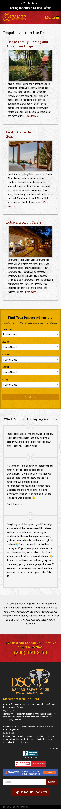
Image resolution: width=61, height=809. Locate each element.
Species (5, 342)
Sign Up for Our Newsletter (30, 792)
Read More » (19, 720)
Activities (6, 354)
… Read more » (31, 115)
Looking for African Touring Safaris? (31, 8)
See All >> (53, 748)
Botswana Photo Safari (23, 222)
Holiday (5, 379)
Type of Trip (7, 329)
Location (5, 367)
